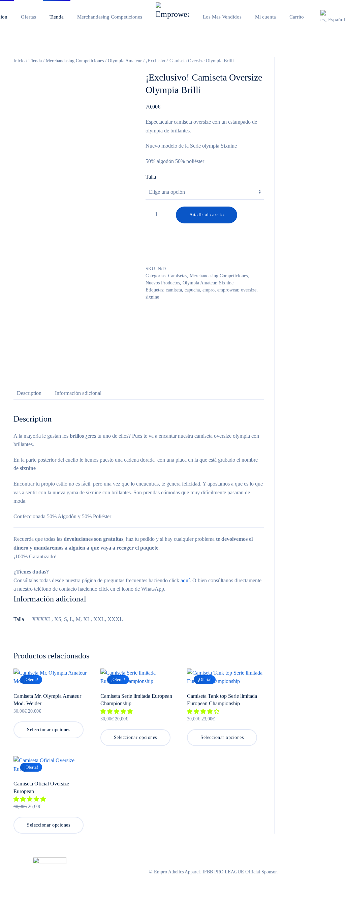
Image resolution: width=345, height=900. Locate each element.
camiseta (174, 289)
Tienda (35, 60)
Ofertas (28, 17)
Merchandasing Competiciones (75, 60)
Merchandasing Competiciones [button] (109, 17)
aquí (185, 580)
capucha (192, 289)
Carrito (296, 17)
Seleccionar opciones (48, 729)
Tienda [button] (57, 17)
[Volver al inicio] (172, 17)
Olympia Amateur (125, 60)
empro (208, 289)
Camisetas (177, 275)
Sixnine (226, 282)
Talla (151, 177)
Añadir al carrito (206, 214)
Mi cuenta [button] (265, 17)
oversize (248, 289)
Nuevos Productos (163, 282)
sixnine (152, 297)
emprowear (227, 289)
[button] (117, 711)
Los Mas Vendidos (222, 17)
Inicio (19, 60)
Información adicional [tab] (78, 393)
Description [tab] (29, 393)
